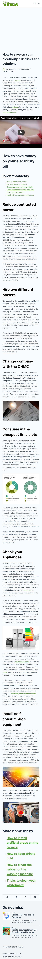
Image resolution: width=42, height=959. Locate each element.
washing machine (22, 661)
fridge (5, 672)
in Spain (15, 107)
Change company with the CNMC (20, 187)
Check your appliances (15, 192)
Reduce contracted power (17, 182)
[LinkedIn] (34, 897)
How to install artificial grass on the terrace (22, 842)
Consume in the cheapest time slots (20, 190)
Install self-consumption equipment (20, 195)
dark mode (28, 590)
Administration (8, 71)
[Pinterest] (25, 897)
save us (17, 80)
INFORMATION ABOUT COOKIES (12, 956)
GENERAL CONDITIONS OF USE (12, 954)
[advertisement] (21, 29)
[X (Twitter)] (16, 897)
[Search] (35, 3)
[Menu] (38, 3)
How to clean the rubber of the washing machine (20, 869)
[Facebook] (7, 897)
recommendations (9, 112)
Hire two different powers (17, 184)
